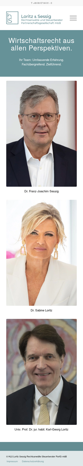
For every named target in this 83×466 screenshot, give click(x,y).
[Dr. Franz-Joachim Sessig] (41, 134)
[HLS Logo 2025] (34, 18)
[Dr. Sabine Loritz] (41, 253)
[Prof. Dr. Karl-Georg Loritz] (41, 372)
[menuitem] (71, 18)
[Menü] (71, 18)
